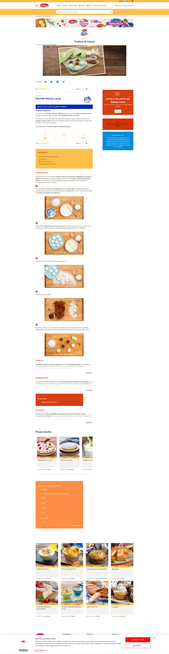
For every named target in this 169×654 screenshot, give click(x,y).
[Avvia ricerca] (109, 12)
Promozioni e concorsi (100, 5)
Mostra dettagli (39, 650)
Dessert (43, 508)
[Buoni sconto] (125, 6)
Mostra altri (77, 525)
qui (101, 643)
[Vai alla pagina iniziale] (44, 5)
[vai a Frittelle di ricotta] (72, 554)
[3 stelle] (44, 89)
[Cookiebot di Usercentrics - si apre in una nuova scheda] (23, 650)
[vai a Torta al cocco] (69, 447)
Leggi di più (89, 373)
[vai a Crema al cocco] (92, 447)
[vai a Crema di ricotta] (47, 554)
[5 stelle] (48, 89)
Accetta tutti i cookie (138, 639)
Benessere (82, 5)
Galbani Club (118, 5)
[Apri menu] (36, 6)
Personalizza (137, 645)
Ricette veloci (73, 5)
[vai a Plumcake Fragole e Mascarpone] (47, 592)
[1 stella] (40, 89)
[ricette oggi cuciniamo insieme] (84, 22)
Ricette (65, 5)
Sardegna (44, 489)
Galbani (37, 16)
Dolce (43, 503)
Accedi (118, 111)
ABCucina (89, 5)
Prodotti (58, 5)
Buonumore (44, 518)
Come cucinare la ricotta (49, 402)
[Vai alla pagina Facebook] (127, 1)
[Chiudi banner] (154, 637)
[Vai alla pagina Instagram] (129, 1)
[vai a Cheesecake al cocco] (47, 447)
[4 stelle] (46, 89)
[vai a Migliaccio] (122, 554)
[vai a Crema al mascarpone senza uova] (72, 592)
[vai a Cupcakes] (122, 592)
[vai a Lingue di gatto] (97, 592)
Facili (43, 513)
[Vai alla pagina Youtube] (132, 1)
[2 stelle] (42, 89)
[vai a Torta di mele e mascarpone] (97, 554)
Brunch (43, 498)
